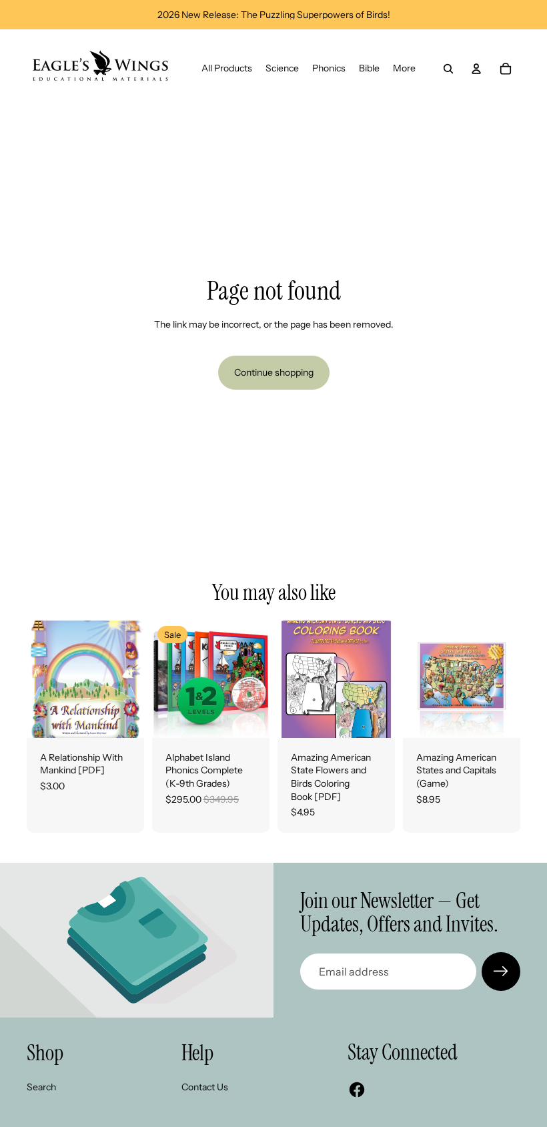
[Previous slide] (166, 679)
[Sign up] (501, 971)
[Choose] (500, 717)
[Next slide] (254, 679)
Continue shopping (274, 372)
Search (41, 1087)
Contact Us (204, 1087)
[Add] (123, 717)
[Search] (448, 68)
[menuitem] (404, 68)
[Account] (476, 68)
